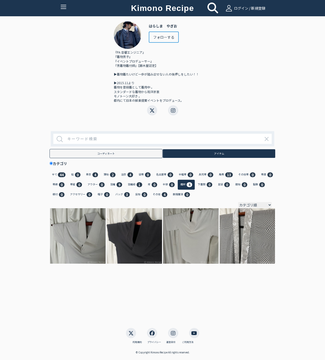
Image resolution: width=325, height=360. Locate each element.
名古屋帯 (163, 174)
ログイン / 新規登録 (249, 8)
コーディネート (106, 153)
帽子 (103, 194)
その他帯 (246, 174)
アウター (95, 184)
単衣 (91, 174)
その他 (159, 194)
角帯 (225, 174)
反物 (140, 194)
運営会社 (170, 342)
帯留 (75, 184)
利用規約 (137, 342)
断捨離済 (180, 194)
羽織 (115, 184)
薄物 (109, 174)
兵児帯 (205, 174)
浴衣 (126, 174)
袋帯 (144, 174)
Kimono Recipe (162, 8)
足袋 (223, 184)
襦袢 (185, 184)
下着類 (204, 184)
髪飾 (258, 184)
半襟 (168, 184)
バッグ (121, 194)
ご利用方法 (187, 342)
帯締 (58, 184)
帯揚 (266, 174)
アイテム (219, 153)
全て (58, 174)
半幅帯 (185, 174)
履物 (240, 184)
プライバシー (154, 342)
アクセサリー (80, 194)
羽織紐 (134, 184)
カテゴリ (62, 163)
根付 (58, 194)
